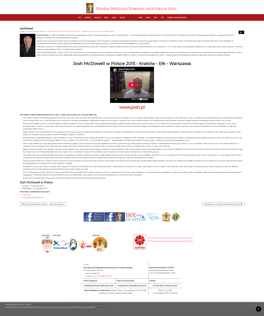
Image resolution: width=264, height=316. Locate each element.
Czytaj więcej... (101, 307)
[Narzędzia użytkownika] (241, 32)
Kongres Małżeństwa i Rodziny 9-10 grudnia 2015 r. (64, 31)
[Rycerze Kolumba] (175, 217)
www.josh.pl (132, 107)
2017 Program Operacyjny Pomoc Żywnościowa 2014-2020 (170, 238)
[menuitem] (79, 17)
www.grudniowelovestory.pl (32, 197)
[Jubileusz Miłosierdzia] (73, 244)
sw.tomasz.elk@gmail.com (101, 276)
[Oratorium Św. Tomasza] (94, 217)
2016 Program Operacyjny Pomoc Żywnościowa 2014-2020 (170, 241)
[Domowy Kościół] (166, 217)
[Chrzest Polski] (60, 244)
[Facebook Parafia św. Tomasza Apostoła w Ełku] (114, 217)
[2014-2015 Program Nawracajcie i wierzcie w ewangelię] (47, 244)
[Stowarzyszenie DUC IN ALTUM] (135, 217)
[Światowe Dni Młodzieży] (85, 244)
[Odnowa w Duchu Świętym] (153, 217)
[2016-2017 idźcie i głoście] (100, 244)
